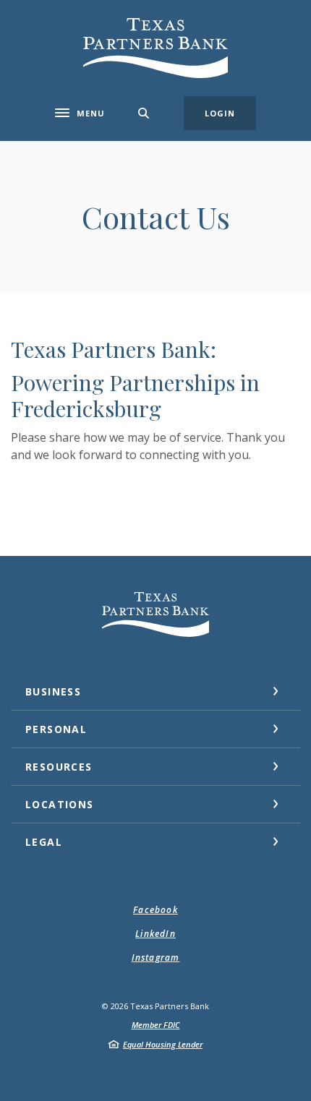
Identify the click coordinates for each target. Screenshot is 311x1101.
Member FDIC (156, 1024)
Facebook (155, 910)
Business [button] (53, 691)
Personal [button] (56, 729)
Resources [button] (59, 767)
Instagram (156, 957)
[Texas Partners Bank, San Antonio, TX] (155, 48)
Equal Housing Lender (163, 1044)
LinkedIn (155, 934)
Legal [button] (43, 842)
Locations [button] (59, 804)
